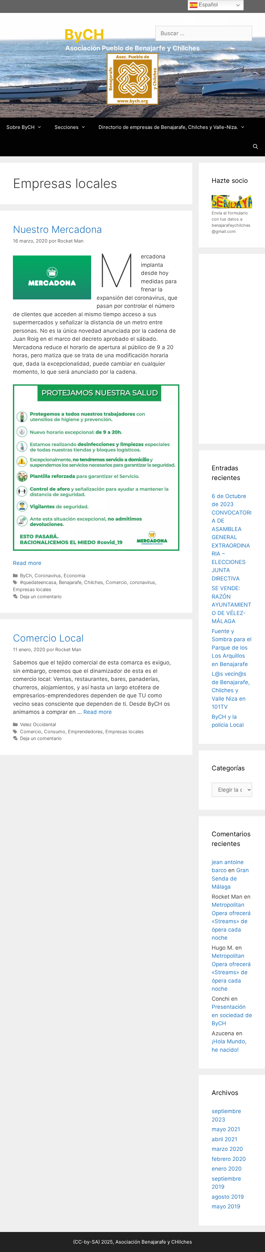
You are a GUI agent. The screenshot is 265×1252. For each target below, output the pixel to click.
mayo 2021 (226, 1129)
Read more (27, 563)
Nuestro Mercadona (57, 229)
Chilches (93, 582)
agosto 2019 (228, 1197)
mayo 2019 (226, 1206)
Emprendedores (85, 731)
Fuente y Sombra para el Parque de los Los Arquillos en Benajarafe (231, 647)
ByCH (84, 34)
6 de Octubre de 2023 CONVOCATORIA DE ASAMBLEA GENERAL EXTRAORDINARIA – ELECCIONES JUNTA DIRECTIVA (231, 537)
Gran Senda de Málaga (230, 878)
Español (207, 4)
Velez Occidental (38, 724)
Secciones (67, 127)
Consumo (54, 731)
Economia (74, 575)
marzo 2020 (227, 1149)
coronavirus (142, 582)
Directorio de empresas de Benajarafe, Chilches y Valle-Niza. (168, 127)
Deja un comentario (41, 596)
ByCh (26, 575)
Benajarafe (70, 582)
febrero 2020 (229, 1159)
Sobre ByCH (20, 127)
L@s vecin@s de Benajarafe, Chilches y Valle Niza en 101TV (231, 690)
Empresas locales (32, 589)
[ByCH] (132, 78)
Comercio (116, 582)
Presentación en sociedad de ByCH (232, 1015)
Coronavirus (48, 575)
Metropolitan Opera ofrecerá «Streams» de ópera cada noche (231, 921)
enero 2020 (227, 1168)
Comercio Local (48, 638)
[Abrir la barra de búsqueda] (255, 146)
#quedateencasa (38, 582)
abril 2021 (224, 1139)
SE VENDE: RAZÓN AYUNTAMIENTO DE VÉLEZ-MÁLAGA (231, 604)
